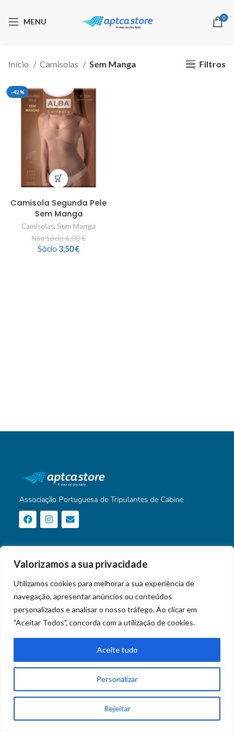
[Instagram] (49, 519)
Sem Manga (76, 226)
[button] (58, 178)
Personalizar (117, 679)
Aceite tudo (117, 649)
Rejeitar (117, 708)
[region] (117, 639)
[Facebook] (27, 519)
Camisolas (60, 64)
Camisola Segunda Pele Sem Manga (58, 208)
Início (19, 64)
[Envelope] (70, 519)
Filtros (212, 64)
